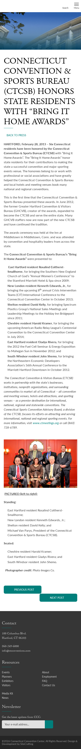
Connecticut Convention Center (16, 6)
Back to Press (16, 135)
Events (6, 672)
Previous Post (24, 589)
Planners (7, 676)
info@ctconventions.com (16, 651)
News (5, 697)
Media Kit (7, 693)
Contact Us (48, 685)
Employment (49, 676)
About (45, 672)
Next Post (57, 597)
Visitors (6, 685)
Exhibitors (7, 680)
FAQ (44, 680)
